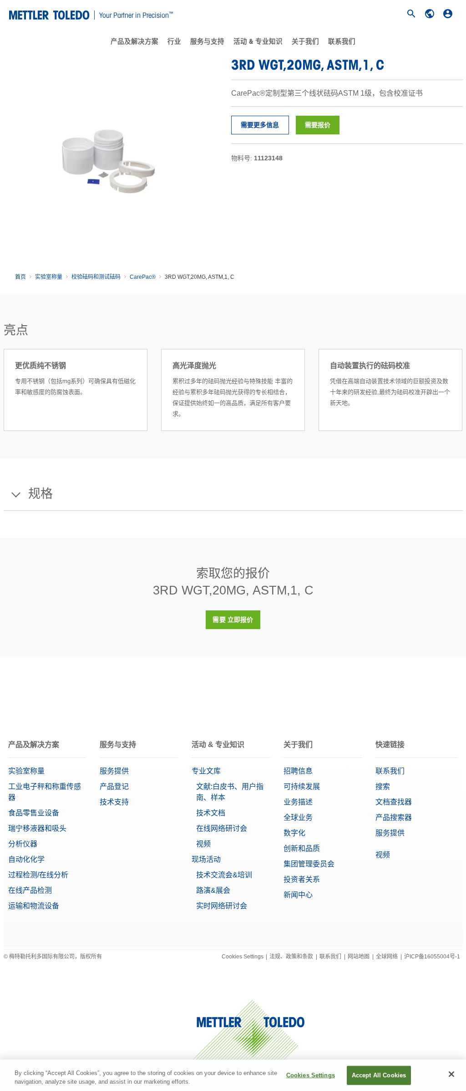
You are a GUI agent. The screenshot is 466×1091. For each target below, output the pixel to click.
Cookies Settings (242, 956)
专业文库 (206, 771)
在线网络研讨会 (221, 828)
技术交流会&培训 (224, 875)
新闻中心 (298, 895)
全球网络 (387, 956)
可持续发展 (302, 786)
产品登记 (114, 786)
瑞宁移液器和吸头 (37, 828)
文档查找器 (393, 802)
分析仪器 (22, 844)
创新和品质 (302, 848)
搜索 (382, 786)
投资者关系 (302, 879)
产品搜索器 (393, 817)
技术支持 (114, 802)
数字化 (294, 833)
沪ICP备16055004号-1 (432, 956)
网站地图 (359, 956)
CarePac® (143, 277)
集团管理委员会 (309, 864)
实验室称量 (48, 277)
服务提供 (114, 771)
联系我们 (341, 41)
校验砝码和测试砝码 (96, 277)
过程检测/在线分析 (38, 875)
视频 (203, 844)
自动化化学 (26, 859)
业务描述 (298, 802)
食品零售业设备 (33, 813)
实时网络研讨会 (221, 906)
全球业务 (298, 817)
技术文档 (210, 813)
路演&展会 (213, 890)
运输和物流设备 (33, 906)
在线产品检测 (30, 890)
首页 (20, 277)
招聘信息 (298, 771)
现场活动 (206, 859)
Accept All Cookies (379, 1075)
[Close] (451, 1074)
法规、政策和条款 (291, 956)
